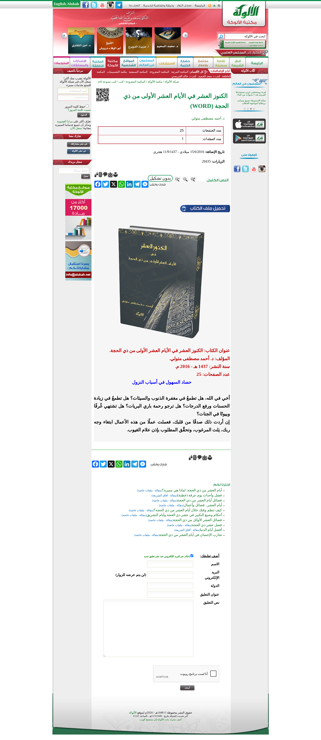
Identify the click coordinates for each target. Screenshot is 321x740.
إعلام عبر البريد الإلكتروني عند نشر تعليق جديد (167, 556)
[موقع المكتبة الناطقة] (98, 62)
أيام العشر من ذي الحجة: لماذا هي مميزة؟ (192, 490)
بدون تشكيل (160, 178)
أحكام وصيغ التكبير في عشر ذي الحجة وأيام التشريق (184, 515)
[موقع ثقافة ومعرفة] (221, 62)
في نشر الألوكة (79, 151)
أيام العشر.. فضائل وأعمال (203, 505)
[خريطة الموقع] (214, 7)
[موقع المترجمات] (61, 62)
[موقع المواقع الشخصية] (129, 62)
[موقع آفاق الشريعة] (237, 62)
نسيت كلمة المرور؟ (79, 109)
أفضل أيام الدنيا (211, 530)
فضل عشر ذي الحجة (207, 525)
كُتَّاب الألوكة (248, 70)
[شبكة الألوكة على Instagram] (110, 5)
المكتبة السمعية (138, 71)
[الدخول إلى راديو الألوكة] (238, 44)
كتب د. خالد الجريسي (184, 76)
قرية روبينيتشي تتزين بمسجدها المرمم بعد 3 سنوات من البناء (251, 92)
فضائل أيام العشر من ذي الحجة (199, 500)
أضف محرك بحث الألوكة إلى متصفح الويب (160, 719)
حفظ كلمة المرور (75, 106)
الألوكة (133, 712)
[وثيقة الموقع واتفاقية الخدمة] (158, 7)
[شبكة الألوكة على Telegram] (118, 5)
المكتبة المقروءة (159, 71)
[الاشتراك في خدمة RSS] (209, 7)
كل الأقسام (197, 71)
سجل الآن (76, 128)
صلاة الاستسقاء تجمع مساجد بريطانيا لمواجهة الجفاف (251, 101)
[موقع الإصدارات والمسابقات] (80, 62)
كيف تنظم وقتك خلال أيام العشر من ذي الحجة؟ (188, 510)
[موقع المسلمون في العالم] (147, 62)
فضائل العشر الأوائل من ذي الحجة (197, 520)
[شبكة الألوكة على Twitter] (93, 5)
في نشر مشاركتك (79, 144)
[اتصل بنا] (134, 7)
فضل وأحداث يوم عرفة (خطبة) (199, 495)
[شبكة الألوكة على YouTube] (102, 5)
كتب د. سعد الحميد (209, 76)
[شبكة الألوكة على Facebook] (85, 5)
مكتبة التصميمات (117, 71)
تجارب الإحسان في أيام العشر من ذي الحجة (190, 535)
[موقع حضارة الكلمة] (185, 62)
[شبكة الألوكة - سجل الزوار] (184, 7)
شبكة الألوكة (171, 81)
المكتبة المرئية (179, 71)
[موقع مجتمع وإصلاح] (203, 62)
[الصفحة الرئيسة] (219, 7)
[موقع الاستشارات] (166, 62)
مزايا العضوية (65, 121)
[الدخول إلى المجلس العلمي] (241, 53)
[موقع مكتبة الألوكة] (113, 62)
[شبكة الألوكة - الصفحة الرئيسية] (200, 7)
